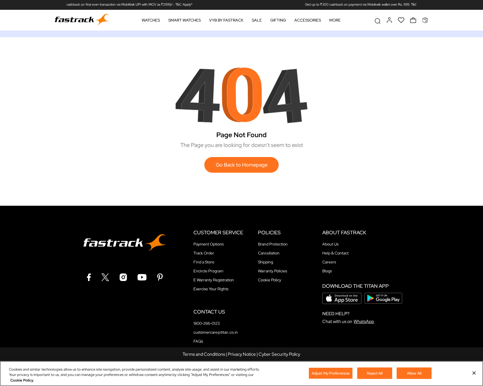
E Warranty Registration (213, 279)
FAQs (198, 341)
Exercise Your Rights (210, 288)
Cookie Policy (269, 279)
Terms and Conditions (204, 354)
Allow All (414, 373)
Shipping (265, 262)
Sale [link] (257, 20)
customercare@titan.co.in (215, 332)
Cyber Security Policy (279, 354)
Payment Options (208, 244)
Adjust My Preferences (331, 373)
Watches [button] (151, 20)
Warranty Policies (272, 270)
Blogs (327, 270)
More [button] (335, 20)
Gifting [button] (278, 20)
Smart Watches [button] (184, 20)
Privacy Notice (242, 354)
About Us (330, 244)
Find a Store (203, 262)
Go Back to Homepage (241, 165)
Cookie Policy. (22, 380)
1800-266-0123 (206, 323)
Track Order (203, 253)
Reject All (375, 373)
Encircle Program (208, 270)
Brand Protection (273, 244)
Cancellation (269, 253)
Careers (329, 262)
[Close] (474, 373)
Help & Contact (335, 253)
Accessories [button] (307, 20)
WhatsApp (364, 321)
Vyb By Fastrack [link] (226, 20)
